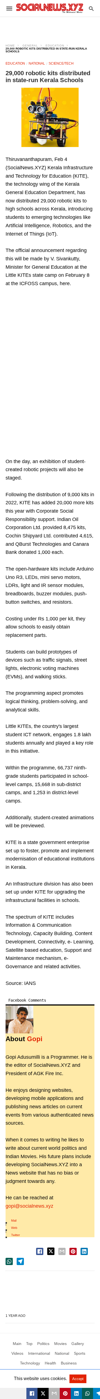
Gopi (34, 1039)
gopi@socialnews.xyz (29, 1206)
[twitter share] (50, 1251)
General (30, 45)
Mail (13, 1220)
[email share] (62, 1251)
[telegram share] (20, 1261)
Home (10, 45)
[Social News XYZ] (50, 8)
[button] (50, 117)
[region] (50, 27)
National (37, 63)
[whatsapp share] (9, 1261)
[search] (91, 8)
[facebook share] (39, 1251)
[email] (54, 1393)
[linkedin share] (84, 1251)
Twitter (15, 1235)
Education (55, 45)
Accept (78, 1379)
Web (14, 1227)
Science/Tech (61, 63)
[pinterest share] (73, 1251)
